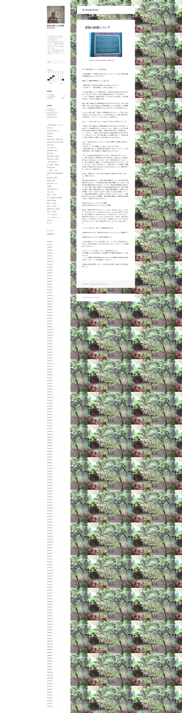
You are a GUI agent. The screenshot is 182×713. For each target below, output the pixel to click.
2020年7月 (49, 445)
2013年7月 (49, 519)
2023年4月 (49, 352)
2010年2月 (49, 615)
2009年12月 (50, 618)
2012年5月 (49, 556)
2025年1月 (49, 292)
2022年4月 (49, 386)
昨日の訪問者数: (51, 114)
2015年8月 (49, 471)
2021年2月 (49, 426)
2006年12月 (50, 706)
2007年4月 (49, 695)
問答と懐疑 (50, 153)
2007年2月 (49, 700)
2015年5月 (49, 479)
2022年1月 (49, 394)
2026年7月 (49, 244)
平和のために (50, 220)
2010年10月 (50, 601)
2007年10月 (50, 678)
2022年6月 (49, 380)
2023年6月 (49, 346)
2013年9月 (49, 513)
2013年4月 (49, 528)
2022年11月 (50, 366)
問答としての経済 (51, 211)
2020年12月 (50, 431)
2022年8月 (49, 375)
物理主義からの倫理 (52, 177)
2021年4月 (49, 420)
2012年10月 (50, 542)
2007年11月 (50, 675)
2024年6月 (49, 312)
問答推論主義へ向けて (52, 150)
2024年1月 (49, 326)
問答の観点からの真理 (52, 159)
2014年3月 (49, 499)
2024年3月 (49, 321)
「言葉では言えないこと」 (54, 162)
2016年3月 (49, 465)
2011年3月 (49, 596)
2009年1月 (49, 638)
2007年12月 (50, 672)
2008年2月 (49, 666)
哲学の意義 (50, 133)
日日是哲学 (50, 136)
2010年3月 (49, 613)
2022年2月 (49, 392)
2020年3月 (49, 457)
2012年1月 (49, 567)
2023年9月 (49, 338)
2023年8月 (49, 341)
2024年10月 (50, 301)
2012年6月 (49, 553)
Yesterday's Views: (52, 112)
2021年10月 (50, 403)
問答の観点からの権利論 (53, 209)
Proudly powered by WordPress (91, 297)
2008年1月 (49, 669)
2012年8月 (49, 547)
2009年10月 (50, 624)
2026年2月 (49, 256)
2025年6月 (49, 278)
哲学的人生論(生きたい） (53, 130)
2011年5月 (49, 590)
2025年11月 (50, 264)
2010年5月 (49, 610)
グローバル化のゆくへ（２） (54, 217)
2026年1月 (49, 258)
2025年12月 (50, 261)
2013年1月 (49, 533)
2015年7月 (49, 474)
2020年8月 (49, 443)
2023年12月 (50, 329)
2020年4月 (49, 454)
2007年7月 (49, 686)
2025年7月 (49, 275)
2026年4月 (49, 250)
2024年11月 (50, 298)
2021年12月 (50, 397)
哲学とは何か (50, 145)
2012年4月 (49, 559)
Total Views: (50, 116)
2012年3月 (49, 562)
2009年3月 (49, 632)
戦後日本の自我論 (51, 200)
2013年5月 (49, 525)
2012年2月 (49, 564)
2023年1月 (49, 360)
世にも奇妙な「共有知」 (53, 164)
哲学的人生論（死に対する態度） (55, 142)
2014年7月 (49, 488)
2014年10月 (50, 482)
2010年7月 (49, 607)
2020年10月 (50, 437)
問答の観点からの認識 (52, 156)
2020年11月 (50, 434)
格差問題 (49, 186)
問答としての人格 (51, 194)
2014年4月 (49, 496)
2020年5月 (49, 451)
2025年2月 (49, 290)
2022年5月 (49, 383)
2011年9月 (49, 579)
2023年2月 (49, 358)
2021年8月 (49, 409)
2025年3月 (49, 287)
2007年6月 (49, 689)
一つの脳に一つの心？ (52, 170)
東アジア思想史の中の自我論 (54, 197)
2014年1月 (49, 505)
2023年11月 (50, 332)
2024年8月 (49, 307)
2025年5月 (49, 281)
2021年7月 (49, 411)
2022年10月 (50, 369)
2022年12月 (50, 363)
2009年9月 (49, 627)
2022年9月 (49, 372)
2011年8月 (49, 581)
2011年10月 (50, 576)
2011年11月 (50, 573)
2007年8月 (49, 683)
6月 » (61, 83)
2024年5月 (49, 315)
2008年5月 (49, 658)
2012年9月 (49, 545)
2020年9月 (49, 440)
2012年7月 (49, 550)
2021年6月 (49, 414)
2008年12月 (50, 641)
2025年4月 (49, 284)
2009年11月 (50, 621)
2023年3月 (49, 355)
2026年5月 (49, 247)
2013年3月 (49, 530)
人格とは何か (50, 192)
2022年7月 (49, 377)
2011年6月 (49, 587)
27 (62, 79)
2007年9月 (49, 681)
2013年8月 (49, 516)
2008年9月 (49, 649)
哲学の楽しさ (50, 128)
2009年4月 (49, 630)
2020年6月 (49, 448)
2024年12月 (50, 295)
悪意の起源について (52, 183)
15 (51, 78)
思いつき (49, 223)
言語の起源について (96, 27)
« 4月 (50, 83)
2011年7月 (49, 584)
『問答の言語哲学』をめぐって (55, 125)
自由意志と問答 (51, 180)
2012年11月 (50, 539)
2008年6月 (49, 655)
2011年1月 (49, 598)
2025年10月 (50, 267)
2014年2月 (49, 502)
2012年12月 (50, 536)
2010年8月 (49, 604)
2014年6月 (49, 491)
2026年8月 (49, 241)
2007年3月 (49, 698)
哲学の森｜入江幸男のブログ (55, 26)
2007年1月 (49, 703)
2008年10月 (50, 647)
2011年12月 (50, 570)
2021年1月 (49, 428)
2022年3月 (49, 389)
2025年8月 (49, 273)
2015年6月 (49, 477)
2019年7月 (49, 460)
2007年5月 (49, 692)
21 (48, 79)
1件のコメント (107, 284)
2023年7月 (49, 343)
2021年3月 (49, 423)
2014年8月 (49, 485)
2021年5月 (49, 417)
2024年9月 (49, 304)
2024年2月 (49, 324)
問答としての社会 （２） (53, 206)
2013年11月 (50, 511)
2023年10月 (50, 335)
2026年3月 (49, 253)
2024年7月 (49, 309)
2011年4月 (49, 593)
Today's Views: (51, 109)
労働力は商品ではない (52, 189)
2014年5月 (49, 494)
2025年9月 (49, 270)
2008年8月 (49, 652)
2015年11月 (50, 468)
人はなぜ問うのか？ (52, 147)
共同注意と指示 (51, 167)
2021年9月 (49, 406)
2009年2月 (49, 635)
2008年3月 (49, 664)
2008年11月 (50, 644)
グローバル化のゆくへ (52, 214)
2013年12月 (50, 508)
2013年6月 (49, 522)
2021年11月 (50, 400)
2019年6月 (49, 462)
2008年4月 (49, 661)
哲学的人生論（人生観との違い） (55, 139)
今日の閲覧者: (50, 110)
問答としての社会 (51, 203)
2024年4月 (49, 318)
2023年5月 (49, 349)
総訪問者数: (50, 117)
